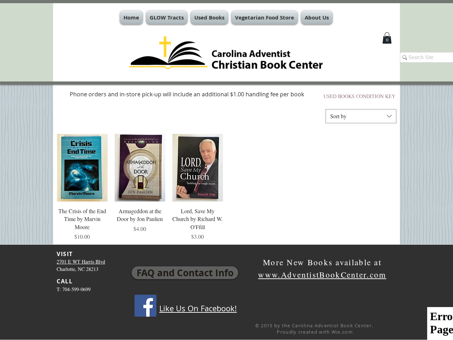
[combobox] (361, 116)
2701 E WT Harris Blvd (81, 261)
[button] (166, 17)
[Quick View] (82, 168)
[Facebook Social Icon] (145, 306)
